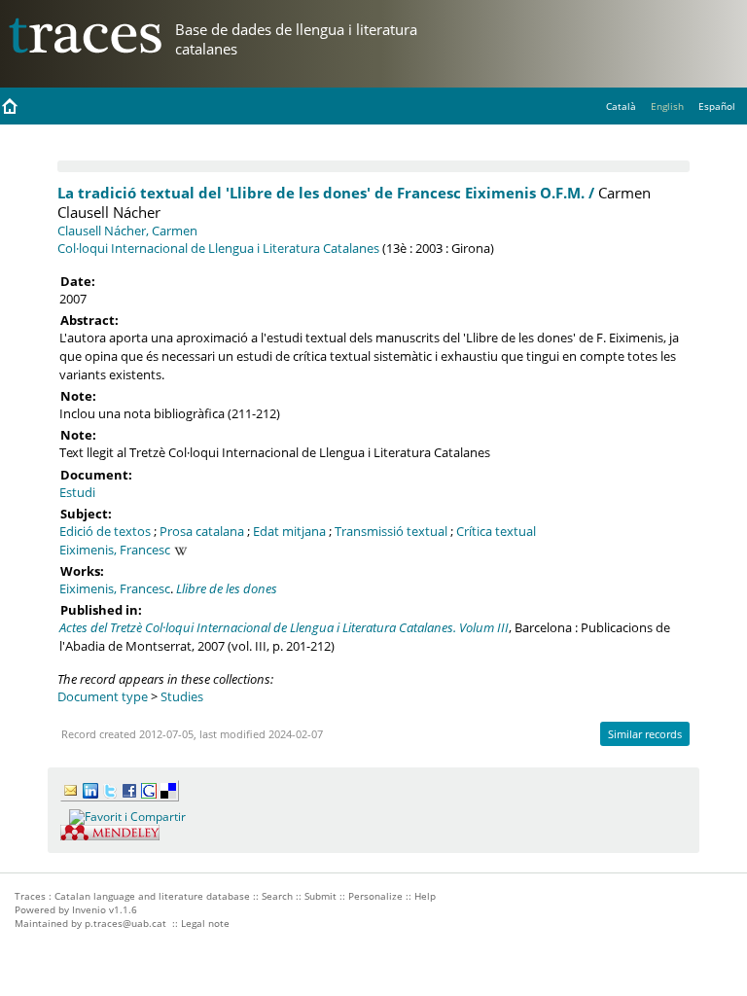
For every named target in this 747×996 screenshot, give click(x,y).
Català (621, 106)
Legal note (205, 923)
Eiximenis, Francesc (114, 549)
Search (277, 896)
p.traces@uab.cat (125, 923)
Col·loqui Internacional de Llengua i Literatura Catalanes (218, 248)
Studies (181, 696)
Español (716, 106)
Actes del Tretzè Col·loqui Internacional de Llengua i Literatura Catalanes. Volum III (284, 627)
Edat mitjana (289, 531)
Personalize (375, 896)
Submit (320, 896)
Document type (102, 696)
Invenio (89, 909)
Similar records (645, 734)
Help (425, 896)
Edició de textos (105, 531)
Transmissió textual (391, 531)
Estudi (77, 492)
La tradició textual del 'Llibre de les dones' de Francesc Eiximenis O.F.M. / (325, 192)
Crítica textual (496, 531)
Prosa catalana (202, 531)
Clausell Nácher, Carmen (127, 230)
